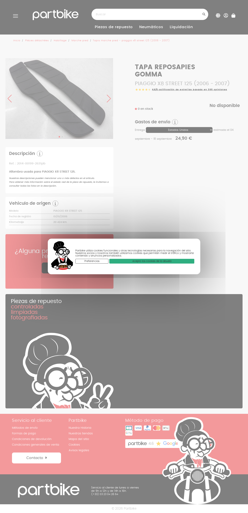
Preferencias (91, 261)
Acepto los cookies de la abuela (151, 261)
